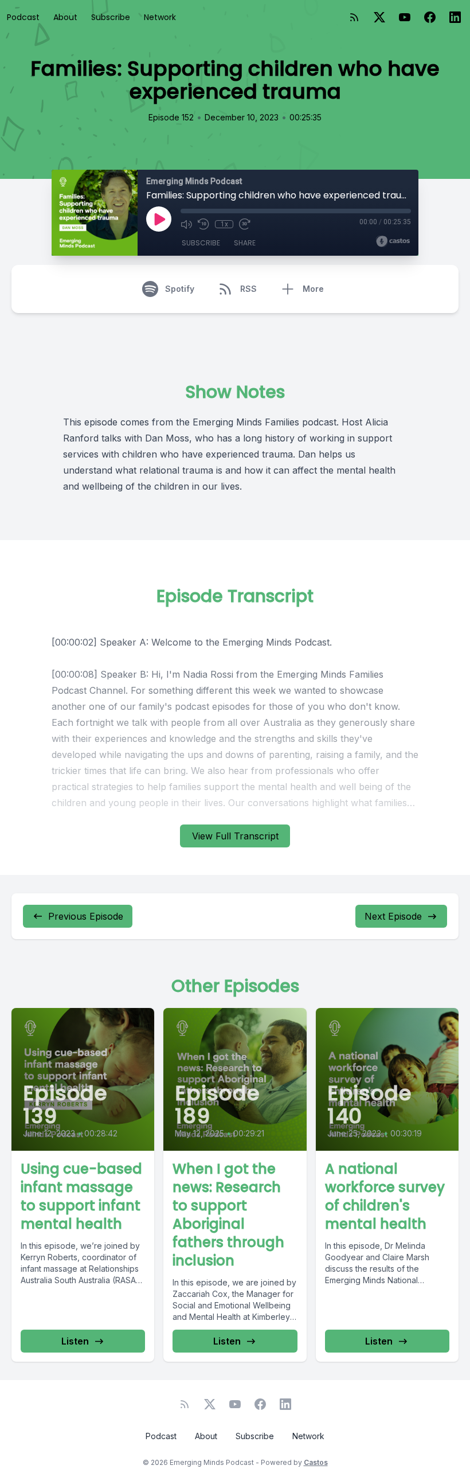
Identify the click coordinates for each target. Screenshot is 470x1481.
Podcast (23, 17)
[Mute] (186, 224)
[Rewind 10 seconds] (203, 224)
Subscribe (110, 17)
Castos (316, 1462)
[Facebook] (430, 17)
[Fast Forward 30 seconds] (244, 224)
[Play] (158, 219)
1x (224, 224)
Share (245, 243)
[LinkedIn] (455, 17)
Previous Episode (85, 916)
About (65, 17)
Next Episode (393, 916)
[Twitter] (379, 17)
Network (160, 17)
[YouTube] (404, 17)
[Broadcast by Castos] (393, 241)
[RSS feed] (354, 17)
